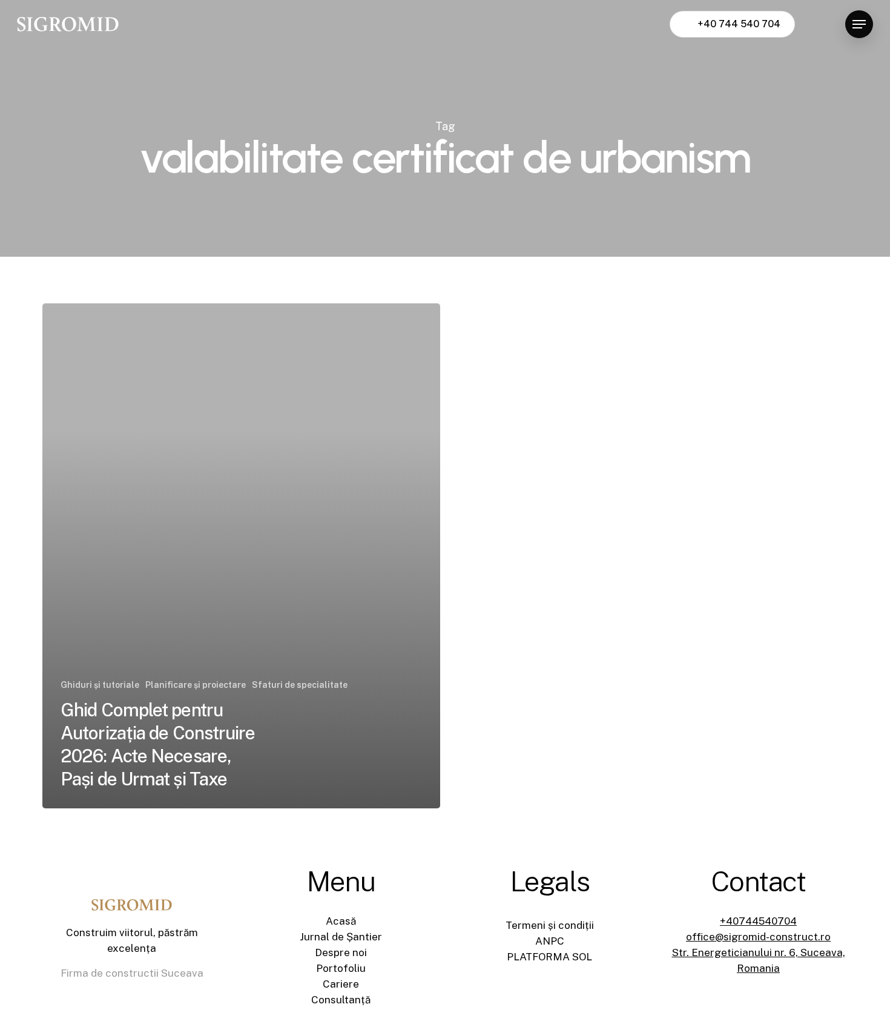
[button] (859, 24)
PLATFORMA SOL (549, 957)
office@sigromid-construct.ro (758, 937)
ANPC (549, 941)
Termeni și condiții (550, 925)
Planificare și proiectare (195, 685)
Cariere (341, 984)
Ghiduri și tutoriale (100, 685)
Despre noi (341, 952)
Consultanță (341, 1000)
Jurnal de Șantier (341, 937)
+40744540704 (758, 921)
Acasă (341, 921)
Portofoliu (341, 968)
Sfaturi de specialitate (300, 685)
